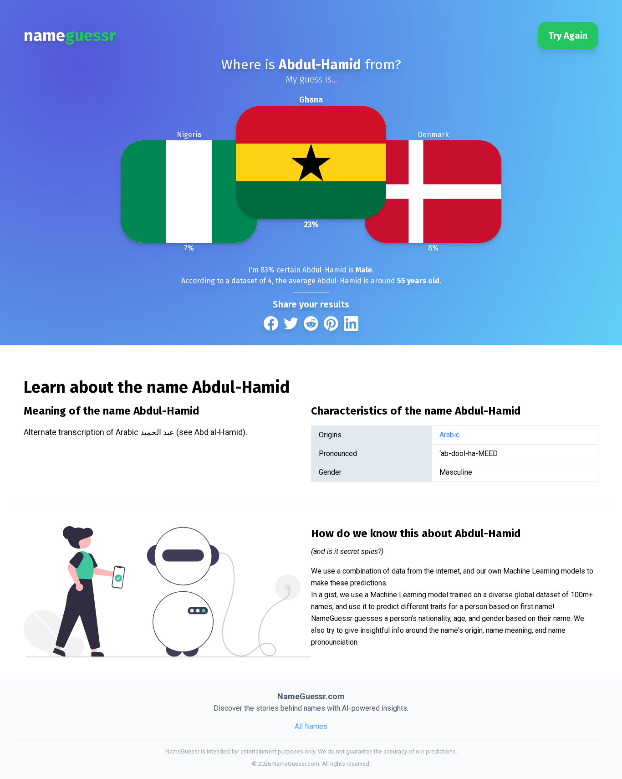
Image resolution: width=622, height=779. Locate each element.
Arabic (449, 434)
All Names (311, 726)
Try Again (568, 35)
